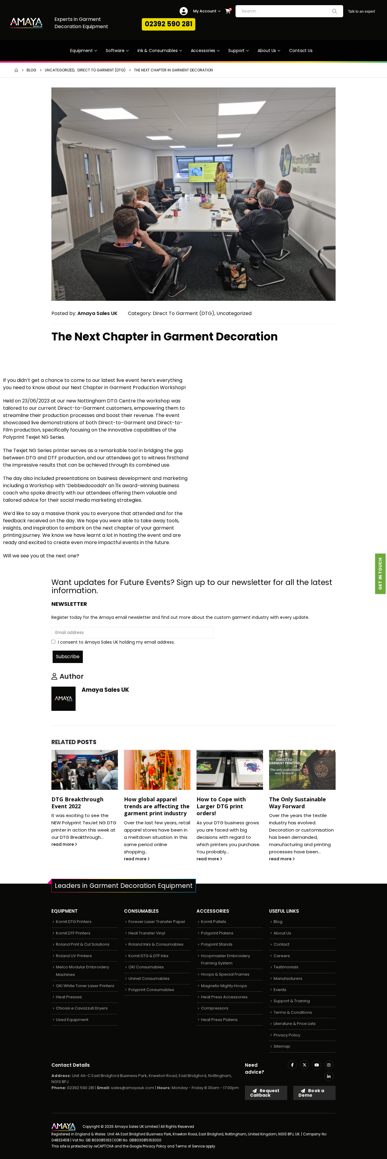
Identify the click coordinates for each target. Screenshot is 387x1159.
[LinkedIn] (328, 1076)
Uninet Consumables (149, 978)
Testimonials (286, 967)
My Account (204, 11)
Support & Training (292, 1001)
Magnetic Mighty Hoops (224, 986)
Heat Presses (69, 997)
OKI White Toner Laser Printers (85, 986)
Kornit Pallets (213, 921)
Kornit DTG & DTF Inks (148, 956)
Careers (282, 956)
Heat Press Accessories (224, 997)
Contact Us (301, 51)
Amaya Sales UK (105, 690)
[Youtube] (316, 1064)
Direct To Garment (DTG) (183, 313)
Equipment (81, 51)
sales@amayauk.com (132, 1088)
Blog (278, 921)
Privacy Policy (287, 1035)
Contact (281, 944)
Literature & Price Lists (295, 1023)
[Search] (334, 11)
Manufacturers (288, 978)
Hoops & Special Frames (225, 974)
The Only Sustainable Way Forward (297, 803)
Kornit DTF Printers (73, 933)
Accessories (203, 51)
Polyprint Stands (217, 944)
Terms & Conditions (293, 1012)
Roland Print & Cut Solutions (82, 944)
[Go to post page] (84, 770)
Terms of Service (190, 1146)
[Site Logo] (26, 23)
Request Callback (264, 1093)
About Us (267, 51)
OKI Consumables (146, 967)
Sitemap (282, 1046)
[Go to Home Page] (16, 70)
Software (115, 51)
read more (63, 844)
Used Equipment (72, 1020)
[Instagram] (328, 1064)
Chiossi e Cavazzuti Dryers (82, 1008)
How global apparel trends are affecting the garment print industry (157, 806)
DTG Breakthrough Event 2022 (77, 803)
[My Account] (184, 11)
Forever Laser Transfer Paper (156, 921)
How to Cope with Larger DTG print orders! (221, 806)
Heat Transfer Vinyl (146, 933)
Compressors (214, 1008)
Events (280, 990)
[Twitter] (304, 1064)
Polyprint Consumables (151, 990)
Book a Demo (311, 1093)
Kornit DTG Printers (74, 921)
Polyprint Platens (217, 933)
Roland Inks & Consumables (156, 944)
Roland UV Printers (74, 956)
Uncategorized (234, 313)
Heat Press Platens (219, 1020)
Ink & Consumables (158, 51)
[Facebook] (292, 1064)
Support (236, 51)
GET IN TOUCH (380, 574)
